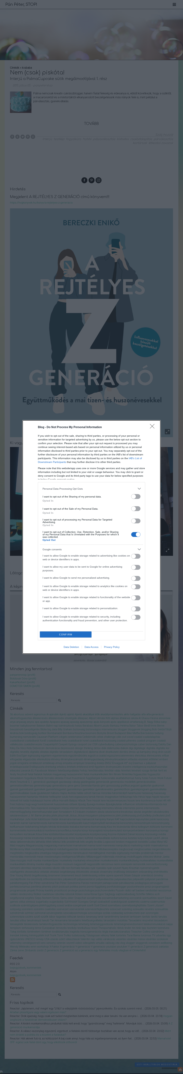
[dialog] (91, 537)
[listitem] (91, 489)
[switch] (135, 496)
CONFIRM (65, 634)
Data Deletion (71, 647)
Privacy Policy (112, 647)
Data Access (91, 647)
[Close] (153, 427)
